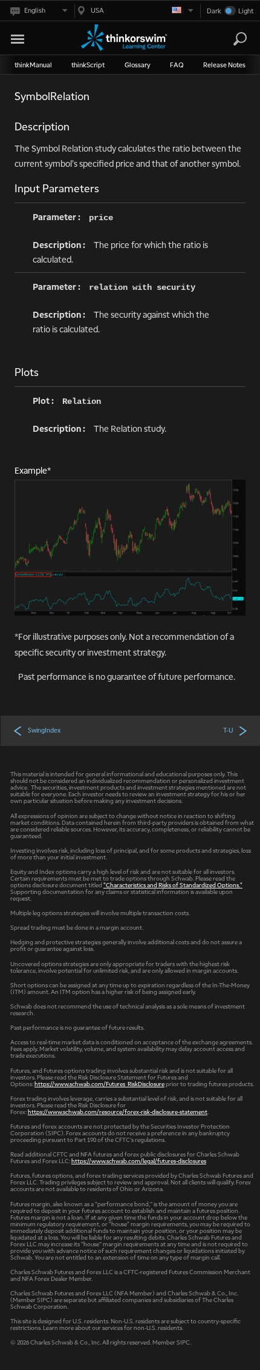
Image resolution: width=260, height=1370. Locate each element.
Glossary (138, 64)
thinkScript (88, 64)
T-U (228, 730)
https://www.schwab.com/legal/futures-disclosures (138, 1160)
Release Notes (224, 64)
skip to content (32, 36)
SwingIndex (44, 730)
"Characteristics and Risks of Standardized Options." (172, 884)
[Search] (240, 38)
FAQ (177, 64)
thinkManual (33, 64)
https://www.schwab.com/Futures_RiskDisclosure (99, 1083)
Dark (214, 10)
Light (245, 10)
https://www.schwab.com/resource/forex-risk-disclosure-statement (117, 1111)
